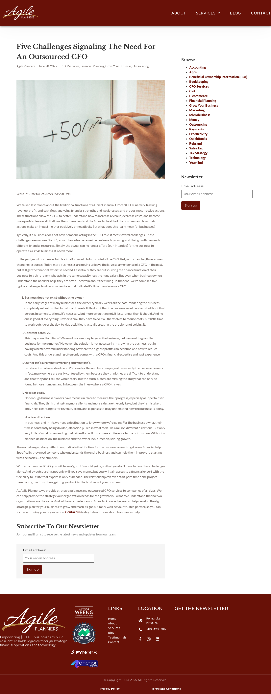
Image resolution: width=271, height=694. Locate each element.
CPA (192, 91)
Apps (193, 72)
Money (194, 119)
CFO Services (199, 86)
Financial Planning (202, 100)
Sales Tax (196, 148)
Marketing (197, 110)
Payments (196, 129)
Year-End (196, 162)
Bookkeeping (198, 81)
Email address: (34, 550)
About (178, 13)
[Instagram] (149, 639)
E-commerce (198, 96)
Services (206, 13)
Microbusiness (199, 115)
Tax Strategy (198, 153)
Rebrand (195, 143)
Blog (235, 13)
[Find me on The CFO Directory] (84, 643)
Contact (261, 13)
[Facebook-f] (140, 639)
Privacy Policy (110, 688)
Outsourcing (198, 124)
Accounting (197, 67)
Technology (197, 158)
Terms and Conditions (166, 688)
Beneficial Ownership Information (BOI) (218, 77)
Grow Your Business (203, 105)
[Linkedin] (158, 639)
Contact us (73, 512)
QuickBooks (198, 139)
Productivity (198, 134)
